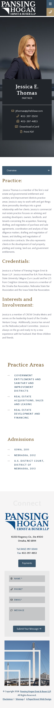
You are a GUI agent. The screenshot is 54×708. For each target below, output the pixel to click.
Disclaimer (8, 699)
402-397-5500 (29, 116)
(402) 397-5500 (29, 549)
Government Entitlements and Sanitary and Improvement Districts (27, 383)
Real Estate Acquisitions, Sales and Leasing (29, 400)
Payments (27, 563)
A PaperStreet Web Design (38, 699)
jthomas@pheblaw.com (29, 111)
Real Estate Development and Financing (27, 414)
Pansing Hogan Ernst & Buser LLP (35, 691)
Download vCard (29, 126)
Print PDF (29, 131)
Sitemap (20, 699)
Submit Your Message (28, 629)
